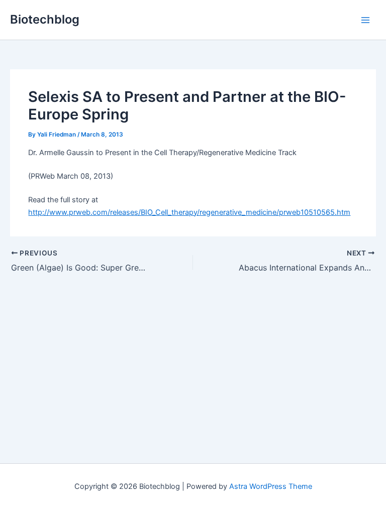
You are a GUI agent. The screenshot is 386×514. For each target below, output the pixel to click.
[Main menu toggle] (365, 20)
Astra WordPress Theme (270, 486)
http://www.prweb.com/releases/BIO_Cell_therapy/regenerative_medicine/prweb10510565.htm (189, 212)
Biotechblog (44, 19)
